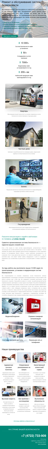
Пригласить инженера (10, 36)
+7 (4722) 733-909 (18, 239)
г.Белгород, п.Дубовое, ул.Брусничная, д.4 (24, 421)
